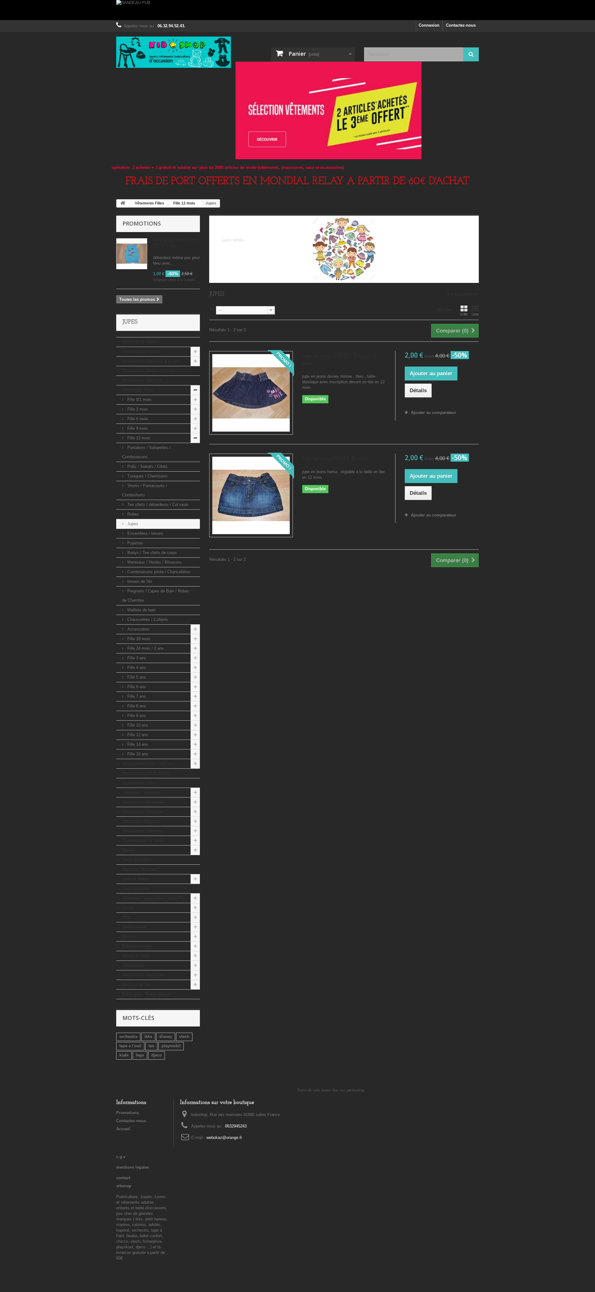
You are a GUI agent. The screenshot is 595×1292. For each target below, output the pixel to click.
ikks (148, 1036)
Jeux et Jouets (136, 879)
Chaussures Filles (139, 782)
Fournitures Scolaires (143, 975)
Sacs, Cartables (137, 859)
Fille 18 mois (138, 638)
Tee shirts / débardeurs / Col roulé (157, 504)
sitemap (123, 1186)
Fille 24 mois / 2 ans (145, 648)
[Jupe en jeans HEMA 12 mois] (251, 495)
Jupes (132, 523)
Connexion (429, 25)
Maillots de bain (141, 610)
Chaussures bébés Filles (145, 773)
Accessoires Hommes (143, 802)
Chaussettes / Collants (147, 619)
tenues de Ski (139, 581)
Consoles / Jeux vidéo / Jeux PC (153, 898)
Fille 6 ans (136, 686)
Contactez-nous (461, 25)
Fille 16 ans (137, 754)
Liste (475, 314)
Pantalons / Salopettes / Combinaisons (146, 452)
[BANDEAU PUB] (297, 10)
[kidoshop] (173, 52)
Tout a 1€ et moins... (141, 342)
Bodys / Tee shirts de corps (151, 552)
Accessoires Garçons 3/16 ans (151, 361)
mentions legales (132, 1167)
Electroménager (137, 946)
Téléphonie (132, 965)
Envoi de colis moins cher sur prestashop (331, 1090)
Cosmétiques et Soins (143, 840)
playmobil (171, 1046)
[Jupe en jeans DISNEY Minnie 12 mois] (251, 393)
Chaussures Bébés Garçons (148, 370)
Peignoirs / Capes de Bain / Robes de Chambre (155, 596)
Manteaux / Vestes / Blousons (154, 562)
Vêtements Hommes (141, 792)
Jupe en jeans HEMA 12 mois (334, 458)
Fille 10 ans (137, 725)
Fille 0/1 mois (139, 399)
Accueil (123, 1129)
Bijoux (128, 850)
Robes (132, 514)
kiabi (124, 1055)
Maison (129, 936)
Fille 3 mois (137, 409)
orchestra (128, 1036)
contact (123, 1178)
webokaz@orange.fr (224, 1137)
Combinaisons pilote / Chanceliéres (158, 571)
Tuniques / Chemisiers (147, 476)
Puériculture (134, 927)
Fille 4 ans (136, 667)
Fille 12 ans (137, 734)
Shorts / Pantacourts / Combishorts (144, 490)
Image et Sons (136, 955)
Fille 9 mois (137, 428)
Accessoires (138, 629)
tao (151, 1046)
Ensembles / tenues (144, 533)
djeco (156, 1055)
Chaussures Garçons (142, 380)
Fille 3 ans (136, 658)
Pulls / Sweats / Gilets (147, 466)
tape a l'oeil (130, 1046)
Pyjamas (134, 543)
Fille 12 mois (138, 438)
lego (140, 1055)
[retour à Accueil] (123, 203)
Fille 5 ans (136, 677)
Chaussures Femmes (142, 830)
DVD (126, 917)
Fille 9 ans (136, 715)
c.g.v (121, 1156)
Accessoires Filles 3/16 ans (148, 763)
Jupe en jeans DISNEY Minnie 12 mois (339, 360)
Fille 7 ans (136, 696)
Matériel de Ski (136, 984)
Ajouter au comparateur (433, 412)
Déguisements (135, 888)
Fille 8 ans (136, 706)
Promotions (141, 223)
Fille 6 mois (137, 418)
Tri (211, 309)
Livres (128, 907)
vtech (184, 1036)
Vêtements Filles (138, 390)
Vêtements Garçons (141, 351)
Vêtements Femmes (141, 821)
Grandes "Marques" (141, 869)
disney (165, 1036)
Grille (464, 314)
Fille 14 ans (137, 744)
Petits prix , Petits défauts (146, 994)
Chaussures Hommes (142, 811)
